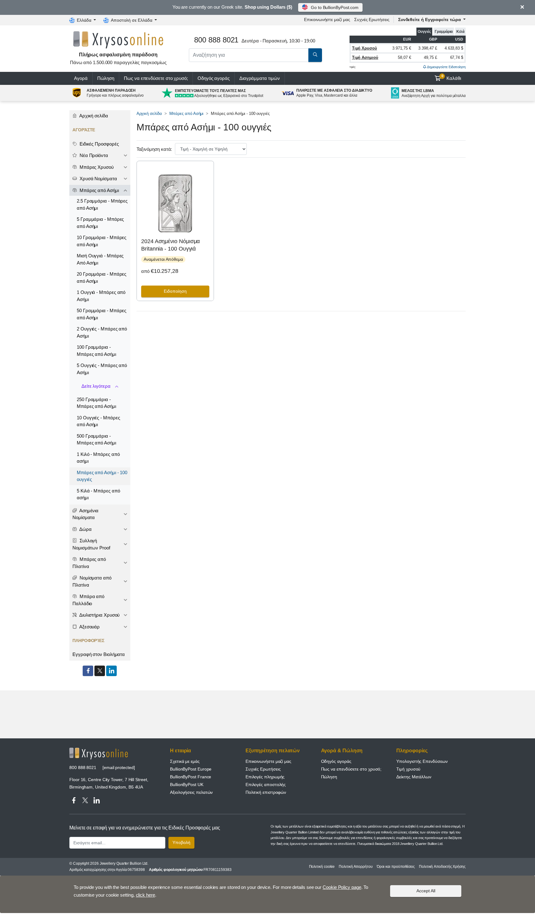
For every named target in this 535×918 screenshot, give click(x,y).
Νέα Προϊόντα (93, 155)
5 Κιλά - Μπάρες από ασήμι (98, 494)
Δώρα (85, 529)
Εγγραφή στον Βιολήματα (98, 654)
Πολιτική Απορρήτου (356, 866)
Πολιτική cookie (322, 866)
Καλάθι (451, 77)
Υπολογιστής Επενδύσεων (421, 761)
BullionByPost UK (186, 784)
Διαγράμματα (259, 78)
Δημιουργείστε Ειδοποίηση (446, 67)
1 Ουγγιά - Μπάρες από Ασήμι (101, 296)
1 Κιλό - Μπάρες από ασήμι (98, 458)
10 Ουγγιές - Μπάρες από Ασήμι (98, 421)
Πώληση (106, 78)
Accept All (425, 890)
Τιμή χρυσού (408, 769)
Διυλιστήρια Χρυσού (99, 615)
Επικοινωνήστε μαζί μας (268, 761)
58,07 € (404, 57)
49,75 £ (430, 57)
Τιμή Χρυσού (364, 48)
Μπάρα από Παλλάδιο (88, 600)
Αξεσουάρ (89, 626)
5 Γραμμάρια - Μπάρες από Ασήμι (100, 222)
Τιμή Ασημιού (365, 57)
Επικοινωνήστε (327, 19)
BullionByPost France (190, 776)
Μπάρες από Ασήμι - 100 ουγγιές (102, 476)
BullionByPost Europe (190, 769)
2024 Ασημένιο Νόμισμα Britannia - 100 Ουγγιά (170, 244)
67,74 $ (456, 57)
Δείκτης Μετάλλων (413, 776)
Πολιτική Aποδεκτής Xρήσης (442, 866)
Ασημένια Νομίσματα (85, 514)
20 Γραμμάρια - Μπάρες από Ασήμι (101, 277)
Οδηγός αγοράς (214, 78)
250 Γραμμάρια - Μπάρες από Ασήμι (96, 403)
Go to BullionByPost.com (335, 7)
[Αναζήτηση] (315, 55)
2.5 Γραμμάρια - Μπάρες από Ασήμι (102, 204)
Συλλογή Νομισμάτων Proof (91, 544)
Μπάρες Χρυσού (96, 167)
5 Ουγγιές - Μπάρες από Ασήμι (102, 369)
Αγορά (81, 78)
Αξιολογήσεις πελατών (191, 792)
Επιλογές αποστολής (266, 784)
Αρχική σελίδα (149, 113)
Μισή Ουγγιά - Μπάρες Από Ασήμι (100, 259)
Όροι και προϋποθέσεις (396, 866)
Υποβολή (181, 842)
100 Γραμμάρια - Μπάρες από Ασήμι (96, 350)
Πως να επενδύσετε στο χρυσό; (156, 78)
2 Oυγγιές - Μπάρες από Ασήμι (102, 332)
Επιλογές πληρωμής (265, 776)
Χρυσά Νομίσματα (97, 178)
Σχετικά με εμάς (185, 761)
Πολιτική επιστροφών (266, 792)
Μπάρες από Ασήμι (186, 113)
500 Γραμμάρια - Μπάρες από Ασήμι (96, 439)
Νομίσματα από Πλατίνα (91, 581)
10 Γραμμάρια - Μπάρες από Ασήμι (101, 241)
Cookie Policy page (342, 887)
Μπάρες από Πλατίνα (89, 563)
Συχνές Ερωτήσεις (371, 19)
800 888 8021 (82, 767)
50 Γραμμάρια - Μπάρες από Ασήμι (101, 314)
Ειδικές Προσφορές (98, 143)
